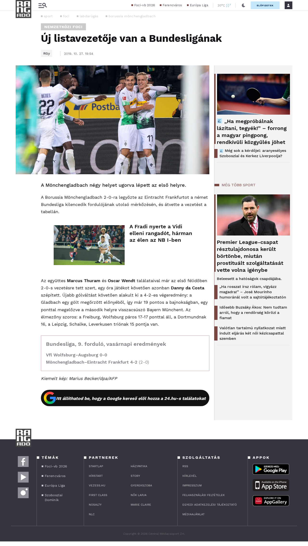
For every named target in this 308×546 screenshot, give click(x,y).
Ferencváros (172, 5)
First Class (98, 495)
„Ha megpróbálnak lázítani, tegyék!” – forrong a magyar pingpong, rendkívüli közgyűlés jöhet (252, 131)
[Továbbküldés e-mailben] (21, 199)
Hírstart (96, 476)
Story (135, 476)
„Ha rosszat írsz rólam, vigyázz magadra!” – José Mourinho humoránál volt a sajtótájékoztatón (252, 291)
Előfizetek (265, 5)
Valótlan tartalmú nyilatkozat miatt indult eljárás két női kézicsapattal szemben (252, 333)
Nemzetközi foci (63, 27)
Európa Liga (199, 5)
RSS (185, 466)
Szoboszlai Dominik (54, 497)
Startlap (96, 466)
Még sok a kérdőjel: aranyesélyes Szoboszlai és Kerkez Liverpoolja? (252, 153)
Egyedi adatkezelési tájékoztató (209, 504)
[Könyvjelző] (21, 214)
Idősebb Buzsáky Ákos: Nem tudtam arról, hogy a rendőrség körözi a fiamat (253, 312)
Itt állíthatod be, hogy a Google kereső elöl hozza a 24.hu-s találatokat (131, 398)
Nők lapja (139, 495)
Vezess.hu (97, 485)
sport (48, 16)
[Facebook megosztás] (21, 186)
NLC (92, 514)
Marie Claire (141, 504)
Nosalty (95, 504)
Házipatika (139, 466)
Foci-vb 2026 (144, 5)
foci (66, 16)
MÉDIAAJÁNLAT (193, 514)
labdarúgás (89, 16)
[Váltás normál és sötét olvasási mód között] (243, 5)
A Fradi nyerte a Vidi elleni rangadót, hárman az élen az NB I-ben (160, 233)
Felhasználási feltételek (203, 495)
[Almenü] (42, 5)
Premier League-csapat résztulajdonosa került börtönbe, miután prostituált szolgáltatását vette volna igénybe (250, 256)
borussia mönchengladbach (132, 16)
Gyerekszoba (141, 485)
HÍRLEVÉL (189, 476)
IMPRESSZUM (192, 485)
